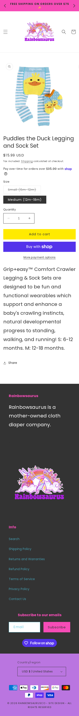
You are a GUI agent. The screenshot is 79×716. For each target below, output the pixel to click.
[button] (5, 32)
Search (14, 539)
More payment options (39, 257)
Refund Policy (19, 569)
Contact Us (17, 599)
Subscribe (57, 627)
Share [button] (12, 363)
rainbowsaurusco (31, 703)
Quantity (9, 209)
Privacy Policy (19, 589)
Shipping (27, 161)
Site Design (56, 703)
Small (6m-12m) (24, 190)
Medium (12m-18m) (25, 199)
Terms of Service (22, 579)
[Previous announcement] (5, 6)
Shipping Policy (20, 549)
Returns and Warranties (27, 559)
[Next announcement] (74, 6)
